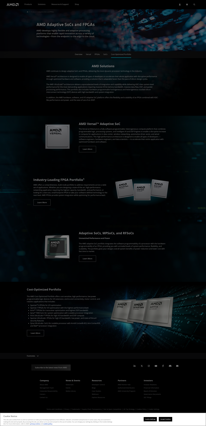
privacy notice (35, 424)
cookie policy (47, 424)
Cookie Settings (150, 419)
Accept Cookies (166, 419)
